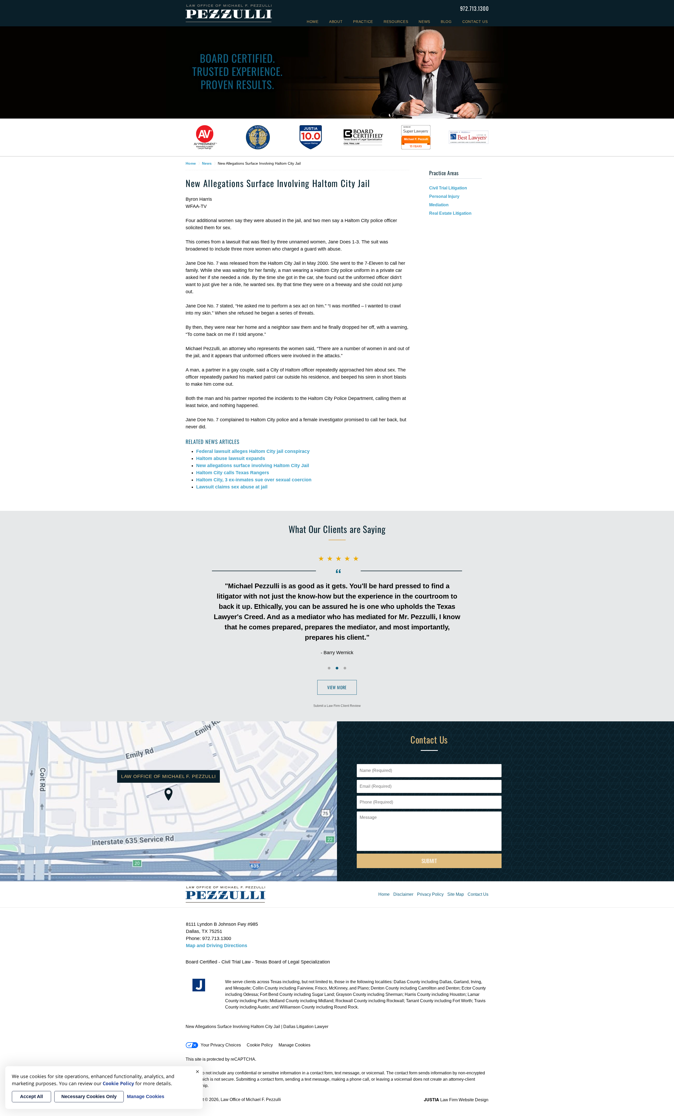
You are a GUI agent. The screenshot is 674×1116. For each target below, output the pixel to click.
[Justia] (198, 985)
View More (337, 687)
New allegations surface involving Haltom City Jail (252, 465)
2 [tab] (337, 668)
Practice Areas (444, 173)
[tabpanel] (205, 137)
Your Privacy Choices (221, 1045)
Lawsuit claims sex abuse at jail (231, 487)
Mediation (439, 205)
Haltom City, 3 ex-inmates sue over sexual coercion (253, 479)
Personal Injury (444, 196)
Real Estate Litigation (450, 213)
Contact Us (475, 21)
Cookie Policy (260, 1045)
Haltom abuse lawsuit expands (230, 458)
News (424, 21)
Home (313, 21)
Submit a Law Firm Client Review (337, 706)
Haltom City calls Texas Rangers (232, 472)
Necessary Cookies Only (89, 1096)
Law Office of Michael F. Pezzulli (251, 1099)
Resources (396, 21)
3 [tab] (345, 668)
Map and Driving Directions (216, 945)
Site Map (455, 894)
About (336, 21)
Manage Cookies (294, 1045)
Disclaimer (403, 894)
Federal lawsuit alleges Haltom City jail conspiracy (253, 451)
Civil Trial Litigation (448, 188)
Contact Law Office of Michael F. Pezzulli (474, 8)
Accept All (31, 1096)
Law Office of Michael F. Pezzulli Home (229, 13)
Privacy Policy (430, 894)
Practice (363, 21)
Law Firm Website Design (456, 1100)
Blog (446, 21)
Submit (429, 861)
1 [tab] (329, 668)
